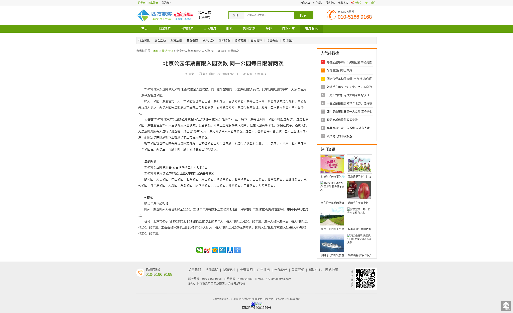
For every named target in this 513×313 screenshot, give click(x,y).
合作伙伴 (280, 270)
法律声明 (211, 270)
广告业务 (263, 270)
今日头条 (272, 40)
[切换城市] (204, 17)
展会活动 (160, 40)
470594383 (245, 278)
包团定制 (249, 28)
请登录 (141, 2)
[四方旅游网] (165, 15)
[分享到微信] (199, 250)
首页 (144, 28)
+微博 (358, 2)
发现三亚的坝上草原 (339, 70)
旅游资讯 (311, 28)
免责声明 (246, 270)
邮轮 (229, 28)
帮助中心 (330, 2)
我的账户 (166, 2)
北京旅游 (164, 28)
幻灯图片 (288, 40)
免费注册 (153, 2)
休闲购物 (224, 40)
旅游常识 (240, 40)
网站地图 (331, 270)
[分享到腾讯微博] (222, 250)
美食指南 (192, 40)
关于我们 (194, 270)
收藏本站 (343, 2)
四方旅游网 (294, 299)
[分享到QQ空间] (215, 250)
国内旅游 (187, 28)
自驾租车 (288, 28)
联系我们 (298, 270)
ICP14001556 (256, 307)
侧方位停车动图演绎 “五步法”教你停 (349, 78)
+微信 (372, 2)
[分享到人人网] (230, 250)
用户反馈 (318, 2)
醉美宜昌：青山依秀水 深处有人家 (348, 128)
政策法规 (176, 40)
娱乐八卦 (208, 40)
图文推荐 (256, 40)
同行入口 (305, 2)
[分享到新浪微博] (207, 250)
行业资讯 (144, 40)
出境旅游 (209, 28)
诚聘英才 (229, 270)
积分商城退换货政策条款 (342, 119)
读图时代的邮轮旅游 (339, 136)
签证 (269, 28)
